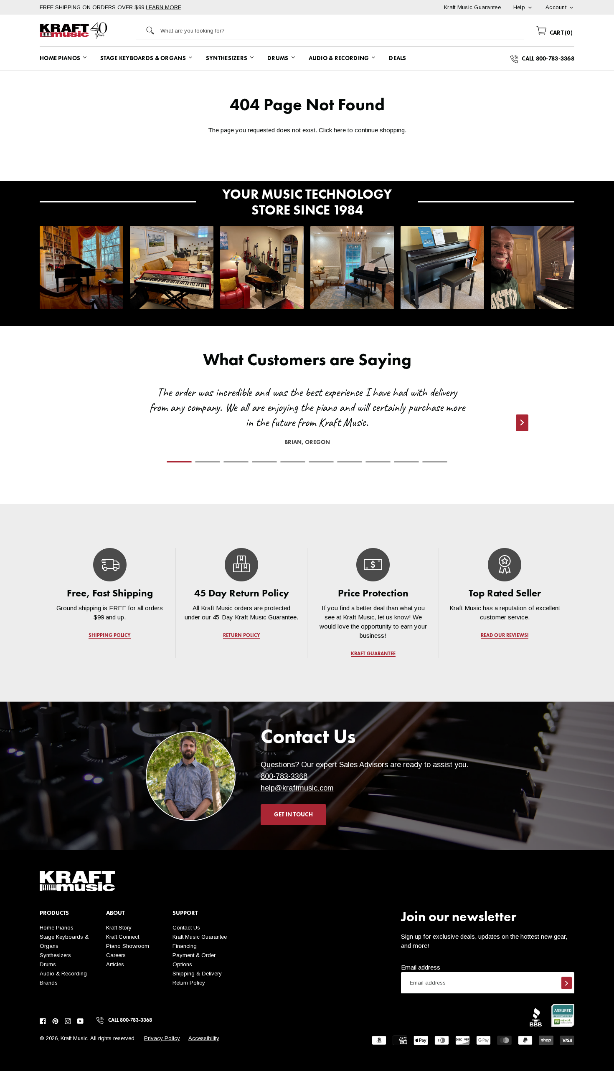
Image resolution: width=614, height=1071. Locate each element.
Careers (116, 955)
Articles (115, 964)
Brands (49, 983)
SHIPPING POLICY (110, 635)
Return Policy (189, 983)
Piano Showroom (127, 946)
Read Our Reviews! (504, 635)
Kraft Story (119, 927)
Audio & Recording (63, 973)
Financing (185, 946)
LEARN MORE (163, 7)
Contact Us (186, 927)
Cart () (560, 33)
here (340, 130)
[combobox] (342, 30)
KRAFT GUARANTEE (373, 654)
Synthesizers (55, 955)
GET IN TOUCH (293, 815)
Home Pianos (57, 927)
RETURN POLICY (241, 635)
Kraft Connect (122, 937)
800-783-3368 (284, 776)
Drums (48, 964)
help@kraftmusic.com (297, 788)
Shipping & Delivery (197, 973)
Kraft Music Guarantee (200, 937)
